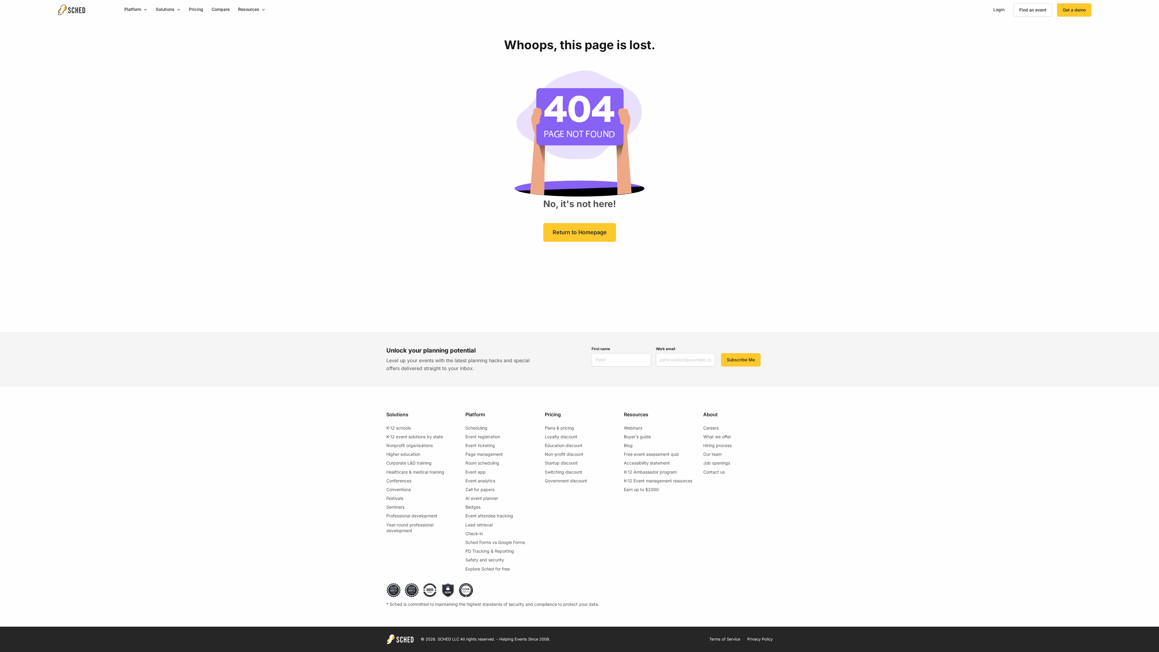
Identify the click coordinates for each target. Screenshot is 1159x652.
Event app (475, 472)
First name (601, 349)
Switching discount (563, 472)
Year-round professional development (409, 527)
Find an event (1032, 9)
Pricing (196, 9)
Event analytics (480, 480)
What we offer (717, 436)
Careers (711, 427)
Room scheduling (482, 462)
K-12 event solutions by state (414, 436)
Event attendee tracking (489, 515)
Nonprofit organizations (409, 445)
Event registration (482, 436)
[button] (136, 10)
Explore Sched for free (487, 568)
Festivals (394, 498)
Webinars (633, 427)
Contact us (714, 472)
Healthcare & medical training (415, 472)
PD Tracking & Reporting (489, 551)
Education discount (564, 445)
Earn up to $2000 (641, 489)
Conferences (398, 480)
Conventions (398, 489)
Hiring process (717, 445)
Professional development (411, 515)
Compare (221, 9)
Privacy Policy (760, 639)
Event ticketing (480, 445)
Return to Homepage (580, 232)
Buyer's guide (637, 436)
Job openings (716, 462)
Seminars (395, 507)
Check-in (474, 533)
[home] (71, 10)
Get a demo (1074, 9)
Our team (712, 454)
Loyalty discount (561, 436)
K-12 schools (398, 427)
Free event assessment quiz (651, 454)
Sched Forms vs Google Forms (495, 542)
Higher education (403, 454)
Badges (473, 507)
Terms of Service (724, 639)
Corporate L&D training (409, 462)
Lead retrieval (479, 524)
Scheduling (476, 427)
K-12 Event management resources (658, 480)
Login (998, 9)
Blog (628, 445)
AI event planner (481, 498)
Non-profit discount (564, 454)
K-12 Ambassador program (650, 472)
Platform (132, 9)
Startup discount (561, 462)
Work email (665, 349)
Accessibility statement (647, 462)
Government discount (566, 480)
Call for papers (479, 489)
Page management (484, 454)
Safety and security (484, 559)
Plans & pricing (559, 427)
